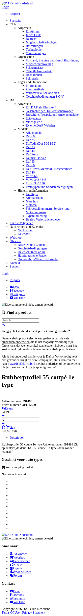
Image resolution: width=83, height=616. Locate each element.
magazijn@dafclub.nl (21, 363)
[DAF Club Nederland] (17, 3)
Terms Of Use (11, 612)
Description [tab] (17, 437)
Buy (12, 427)
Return (9, 408)
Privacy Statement (33, 612)
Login (5, 7)
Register (15, 13)
